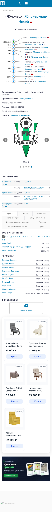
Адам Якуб (6, 243)
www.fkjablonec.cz (26, 99)
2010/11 (41, 188)
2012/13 (27, 193)
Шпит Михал (7, 293)
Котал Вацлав (8, 274)
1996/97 (34, 188)
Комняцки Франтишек (11, 271)
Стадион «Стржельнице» (20, 115)
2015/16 (27, 199)
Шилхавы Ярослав (9, 289)
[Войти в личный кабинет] (19, 3)
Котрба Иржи (7, 278)
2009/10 (27, 182)
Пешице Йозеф (8, 282)
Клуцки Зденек (8, 267)
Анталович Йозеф (9, 250)
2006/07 (27, 196)
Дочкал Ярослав (9, 264)
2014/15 (42, 196)
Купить (14, 356)
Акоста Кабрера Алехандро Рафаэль (17, 247)
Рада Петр (6, 286)
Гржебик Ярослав (9, 260)
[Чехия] (31, 21)
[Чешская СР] (32, 64)
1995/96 (27, 188)
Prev (5, 140)
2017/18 (34, 199)
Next (47, 140)
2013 (26, 204)
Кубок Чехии (7, 193)
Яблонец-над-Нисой (38, 37)
